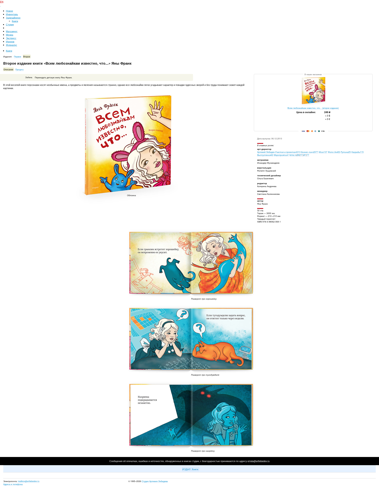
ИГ (304, 154)
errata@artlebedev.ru (259, 461)
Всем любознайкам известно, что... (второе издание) (313, 107)
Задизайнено (13, 17)
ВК (298, 154)
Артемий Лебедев (265, 151)
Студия (10, 24)
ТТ (308, 154)
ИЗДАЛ (186, 469)
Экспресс (11, 38)
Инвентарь (12, 14)
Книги (15, 21)
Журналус (11, 45)
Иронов (10, 41)
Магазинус (11, 31)
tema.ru (293, 154)
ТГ (301, 154)
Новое (9, 11)
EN (1, 1)
